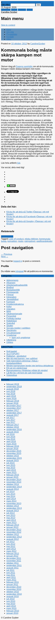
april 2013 (11, 520)
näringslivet (29, 241)
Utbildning (11, 340)
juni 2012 (10, 544)
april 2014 (11, 499)
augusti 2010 (12, 596)
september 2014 (14, 487)
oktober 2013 (12, 506)
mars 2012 (11, 551)
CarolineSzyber (37, 44)
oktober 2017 (12, 410)
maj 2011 (10, 575)
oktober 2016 (12, 427)
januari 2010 (12, 613)
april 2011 (11, 577)
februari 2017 (12, 425)
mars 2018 (11, 398)
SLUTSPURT (12, 354)
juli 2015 (10, 463)
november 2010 (13, 589)
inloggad (19, 271)
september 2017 (14, 413)
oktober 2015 (12, 456)
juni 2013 (10, 515)
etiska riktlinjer (31, 239)
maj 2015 (10, 468)
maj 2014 (10, 496)
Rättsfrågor (11, 321)
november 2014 (13, 482)
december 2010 (13, 587)
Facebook (6, 10)
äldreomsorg (12, 280)
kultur (9, 306)
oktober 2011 (12, 563)
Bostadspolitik (13, 290)
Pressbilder (11, 34)
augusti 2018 (12, 389)
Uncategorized (13, 333)
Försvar (10, 295)
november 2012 (13, 532)
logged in (17, 261)
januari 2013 (12, 527)
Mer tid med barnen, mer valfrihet (21, 358)
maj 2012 (10, 546)
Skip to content (8, 25)
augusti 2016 (12, 432)
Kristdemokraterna (15, 304)
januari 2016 (12, 448)
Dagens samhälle (24, 66)
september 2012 (14, 537)
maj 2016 (10, 439)
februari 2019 (12, 384)
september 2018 (14, 386)
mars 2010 (11, 608)
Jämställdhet (12, 299)
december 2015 (13, 451)
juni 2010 (10, 601)
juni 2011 (10, 573)
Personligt (11, 316)
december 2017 (13, 406)
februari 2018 (12, 401)
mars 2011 (11, 580)
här (18, 163)
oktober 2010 (12, 592)
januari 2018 (12, 403)
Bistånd (10, 287)
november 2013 (13, 503)
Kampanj (10, 302)
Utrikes (9, 342)
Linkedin (22, 10)
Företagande (7, 236)
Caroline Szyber (9, 12)
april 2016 (11, 441)
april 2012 (11, 549)
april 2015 (11, 470)
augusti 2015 (12, 460)
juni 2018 (10, 391)
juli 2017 (10, 417)
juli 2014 (10, 491)
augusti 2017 (12, 415)
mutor (20, 241)
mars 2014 (11, 501)
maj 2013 (10, 518)
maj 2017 (10, 422)
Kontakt (10, 37)
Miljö (8, 311)
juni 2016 (10, 437)
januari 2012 (12, 556)
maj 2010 (10, 604)
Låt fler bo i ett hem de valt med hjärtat (24, 373)
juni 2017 (10, 420)
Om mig (10, 32)
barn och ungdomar (21, 337)
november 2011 (13, 561)
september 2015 (14, 458)
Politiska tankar (13, 318)
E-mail (30, 10)
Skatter (9, 326)
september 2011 (14, 565)
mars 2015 (11, 472)
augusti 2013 (12, 510)
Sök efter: (5, 5)
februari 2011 (12, 582)
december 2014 (13, 479)
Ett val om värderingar (16, 368)
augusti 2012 (12, 539)
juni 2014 (10, 494)
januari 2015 (12, 477)
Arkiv (8, 39)
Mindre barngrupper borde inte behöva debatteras (29, 366)
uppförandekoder (44, 241)
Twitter (14, 10)
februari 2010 (12, 611)
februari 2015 (12, 475)
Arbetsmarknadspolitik (17, 285)
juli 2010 (10, 599)
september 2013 (14, 508)
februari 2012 (12, 553)
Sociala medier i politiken (18, 328)
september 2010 (14, 594)
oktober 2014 (12, 484)
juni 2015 (10, 465)
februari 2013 (12, 525)
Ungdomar (11, 335)
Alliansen (10, 283)
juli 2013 (10, 513)
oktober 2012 (12, 534)
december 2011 (13, 558)
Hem (8, 29)
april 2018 (11, 396)
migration (10, 309)
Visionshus (11, 375)
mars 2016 (11, 444)
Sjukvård (10, 323)
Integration (11, 297)
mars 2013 (11, 522)
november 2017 (13, 408)
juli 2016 (10, 434)
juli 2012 (10, 541)
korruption (12, 241)
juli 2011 (10, 570)
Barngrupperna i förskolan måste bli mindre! (27, 370)
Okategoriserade (14, 314)
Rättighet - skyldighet (16, 356)
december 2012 (13, 530)
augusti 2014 (12, 489)
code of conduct (16, 239)
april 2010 (11, 606)
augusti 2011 (12, 568)
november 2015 (13, 453)
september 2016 (14, 429)
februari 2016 (12, 446)
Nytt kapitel (11, 351)
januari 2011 (12, 584)
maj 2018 (10, 394)
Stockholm (11, 330)
